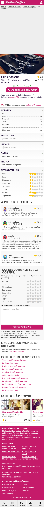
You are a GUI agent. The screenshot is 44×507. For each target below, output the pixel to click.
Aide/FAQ (26, 490)
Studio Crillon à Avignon (12, 372)
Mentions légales (9, 490)
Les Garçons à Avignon (12, 369)
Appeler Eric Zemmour (24, 89)
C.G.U (24, 484)
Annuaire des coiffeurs (15, 2)
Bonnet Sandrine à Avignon (14, 387)
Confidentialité (28, 487)
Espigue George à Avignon (13, 366)
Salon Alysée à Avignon (12, 375)
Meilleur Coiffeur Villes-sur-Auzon (9, 447)
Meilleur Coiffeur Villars (29, 453)
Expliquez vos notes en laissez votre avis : (16, 305)
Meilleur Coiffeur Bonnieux (29, 447)
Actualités (12, 505)
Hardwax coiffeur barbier (12, 412)
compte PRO (14, 97)
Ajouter (39, 505)
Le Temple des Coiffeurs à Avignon (16, 384)
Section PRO (7, 493)
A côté (30, 505)
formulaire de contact (11, 477)
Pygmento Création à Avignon (15, 378)
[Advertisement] (22, 32)
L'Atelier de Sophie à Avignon (14, 381)
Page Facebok (8, 484)
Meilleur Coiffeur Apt (11, 452)
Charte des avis (22, 337)
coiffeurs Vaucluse (33, 105)
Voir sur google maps (17, 352)
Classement (21, 505)
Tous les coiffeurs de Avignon (14, 360)
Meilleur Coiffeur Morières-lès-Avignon (11, 458)
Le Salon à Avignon (10, 363)
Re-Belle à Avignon (10, 390)
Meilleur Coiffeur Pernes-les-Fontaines (31, 458)
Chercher (4, 505)
